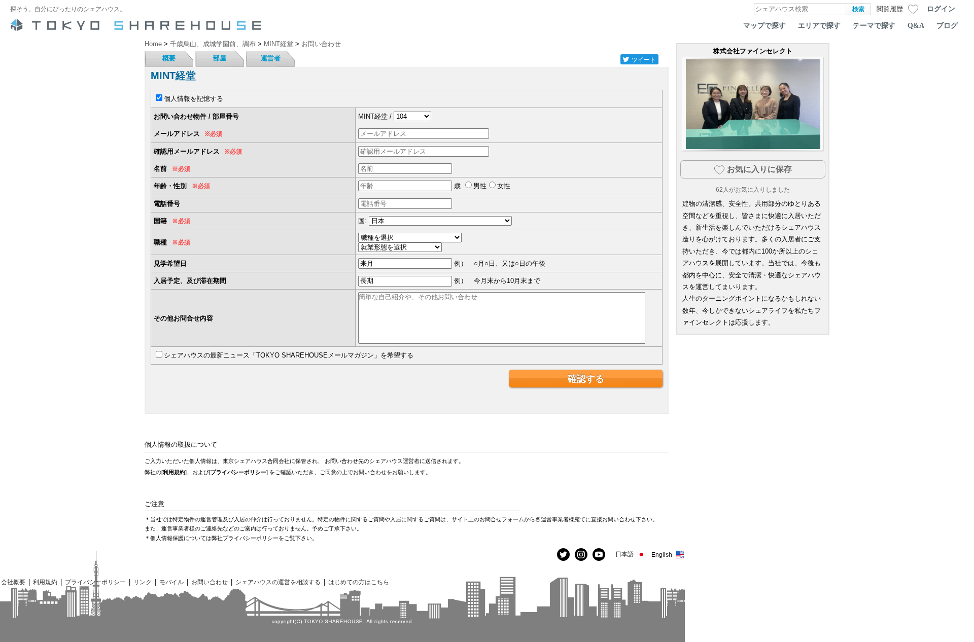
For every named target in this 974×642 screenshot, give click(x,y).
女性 (503, 186)
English (661, 554)
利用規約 (174, 472)
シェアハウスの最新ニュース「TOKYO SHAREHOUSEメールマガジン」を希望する (288, 355)
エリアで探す (819, 25)
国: (362, 221)
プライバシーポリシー (238, 472)
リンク (142, 582)
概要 (169, 58)
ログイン (941, 9)
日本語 (624, 554)
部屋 (219, 58)
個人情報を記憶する (193, 98)
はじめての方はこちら (358, 582)
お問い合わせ (209, 582)
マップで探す (764, 25)
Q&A (916, 25)
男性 (479, 186)
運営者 (271, 58)
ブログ (947, 25)
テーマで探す (874, 25)
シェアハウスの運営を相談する (278, 582)
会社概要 (13, 582)
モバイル (171, 582)
